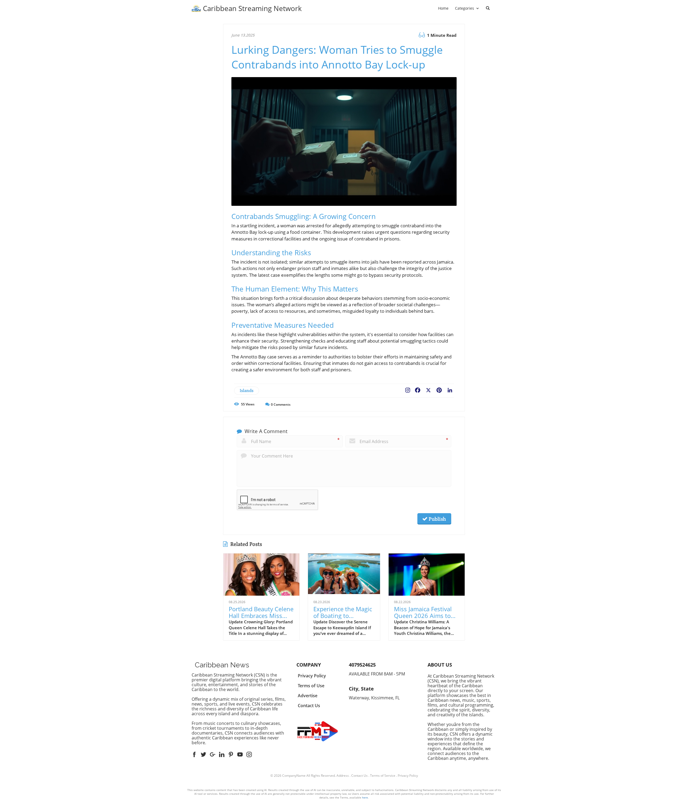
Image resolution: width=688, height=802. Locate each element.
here (365, 797)
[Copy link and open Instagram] (407, 389)
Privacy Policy (408, 775)
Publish (437, 519)
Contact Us (359, 775)
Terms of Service (382, 775)
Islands (246, 390)
